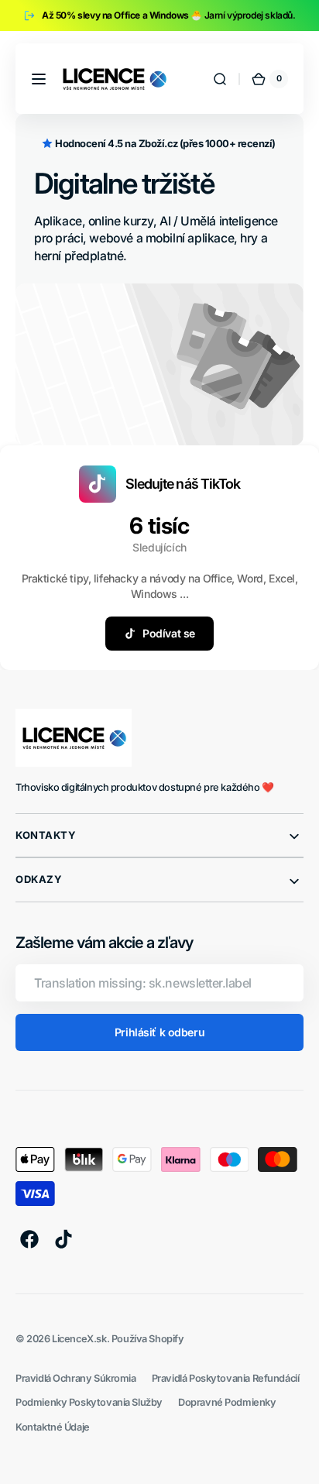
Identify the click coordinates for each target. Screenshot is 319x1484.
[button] (39, 79)
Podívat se (168, 633)
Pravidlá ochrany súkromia (75, 1378)
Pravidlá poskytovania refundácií (226, 1378)
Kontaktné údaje (52, 1427)
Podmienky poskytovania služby (89, 1402)
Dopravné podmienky (227, 1402)
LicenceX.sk (79, 1339)
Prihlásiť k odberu (159, 1032)
